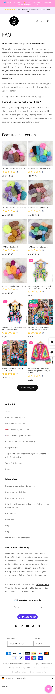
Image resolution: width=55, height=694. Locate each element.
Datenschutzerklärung (17, 668)
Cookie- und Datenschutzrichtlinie (20, 441)
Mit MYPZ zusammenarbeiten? (18, 537)
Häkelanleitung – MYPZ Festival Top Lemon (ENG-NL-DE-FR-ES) (39, 287)
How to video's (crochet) (15, 498)
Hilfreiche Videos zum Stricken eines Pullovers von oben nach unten (27, 506)
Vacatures (9, 519)
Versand (35, 668)
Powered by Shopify (32, 664)
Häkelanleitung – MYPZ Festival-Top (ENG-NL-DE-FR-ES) (14, 328)
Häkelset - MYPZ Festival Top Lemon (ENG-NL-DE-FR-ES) (38, 328)
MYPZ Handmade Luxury (16, 664)
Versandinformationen (15, 423)
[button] (5, 21)
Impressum (44, 668)
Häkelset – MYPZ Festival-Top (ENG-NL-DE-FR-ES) (12, 369)
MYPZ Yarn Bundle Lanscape (38, 247)
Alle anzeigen (27, 387)
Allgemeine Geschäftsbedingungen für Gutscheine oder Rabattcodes (27, 455)
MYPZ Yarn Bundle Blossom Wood (14, 208)
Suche (8, 411)
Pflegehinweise (11, 447)
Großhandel (10, 513)
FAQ (7, 525)
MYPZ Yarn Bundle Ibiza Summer (39, 169)
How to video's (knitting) (16, 492)
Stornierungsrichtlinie (38, 672)
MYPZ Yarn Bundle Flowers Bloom (14, 286)
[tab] (27, 43)
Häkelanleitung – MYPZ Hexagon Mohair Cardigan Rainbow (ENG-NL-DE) (39, 370)
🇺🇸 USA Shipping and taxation (18, 435)
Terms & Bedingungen (14, 463)
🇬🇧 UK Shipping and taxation (17, 429)
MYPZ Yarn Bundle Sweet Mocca (13, 169)
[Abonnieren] (41, 607)
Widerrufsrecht (47, 664)
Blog (7, 531)
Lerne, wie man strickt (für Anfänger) (21, 486)
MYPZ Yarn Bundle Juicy (10, 247)
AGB (28, 668)
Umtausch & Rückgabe (15, 417)
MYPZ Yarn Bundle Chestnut (38, 208)
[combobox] (27, 678)
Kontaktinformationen (20, 672)
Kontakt (8, 469)
